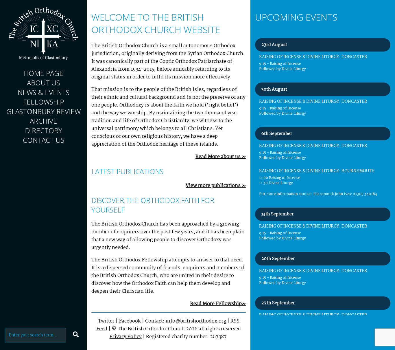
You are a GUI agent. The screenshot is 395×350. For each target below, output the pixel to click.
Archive (43, 121)
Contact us (43, 140)
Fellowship (43, 102)
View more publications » (216, 186)
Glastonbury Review (43, 111)
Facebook (130, 321)
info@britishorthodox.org (195, 321)
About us (43, 82)
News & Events (43, 92)
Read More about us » (220, 157)
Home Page (43, 73)
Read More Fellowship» (218, 304)
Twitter (106, 321)
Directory (43, 130)
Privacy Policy (126, 337)
